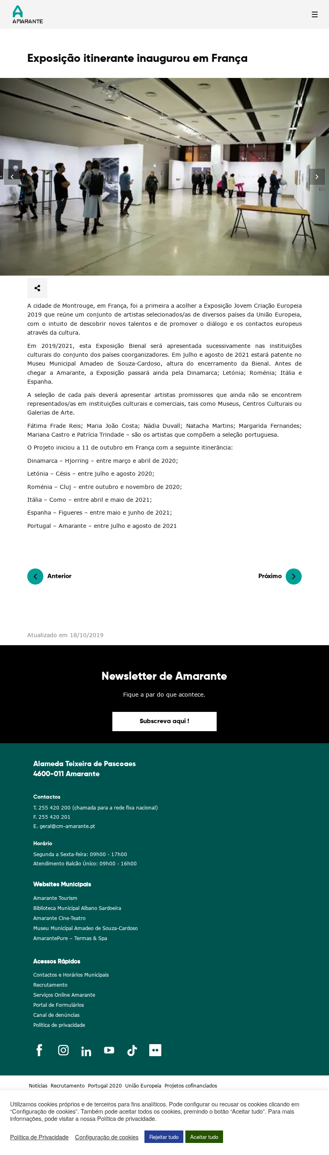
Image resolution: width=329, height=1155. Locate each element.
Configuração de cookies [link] (106, 1137)
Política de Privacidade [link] (39, 1137)
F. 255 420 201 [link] (52, 817)
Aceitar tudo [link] (204, 1137)
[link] (12, 177)
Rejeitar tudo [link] (164, 1137)
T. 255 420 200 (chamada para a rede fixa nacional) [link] (95, 808)
